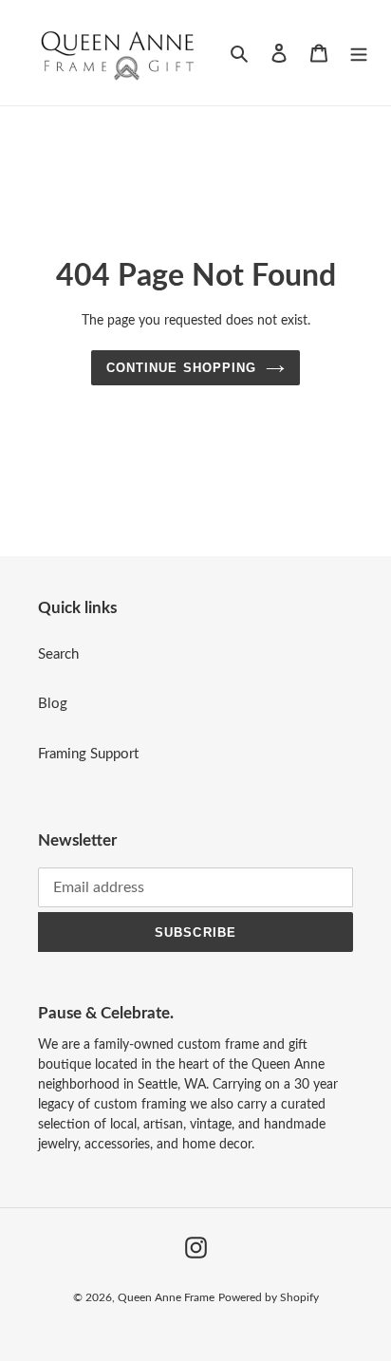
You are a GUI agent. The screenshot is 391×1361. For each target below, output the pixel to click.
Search (58, 654)
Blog (52, 704)
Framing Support (88, 754)
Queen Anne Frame (166, 1297)
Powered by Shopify (268, 1297)
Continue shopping (181, 368)
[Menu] (359, 52)
